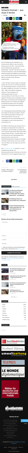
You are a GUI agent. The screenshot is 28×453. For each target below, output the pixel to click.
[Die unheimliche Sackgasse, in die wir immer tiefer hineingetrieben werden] (5, 270)
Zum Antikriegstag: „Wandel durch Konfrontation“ (22, 171)
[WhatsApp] (14, 18)
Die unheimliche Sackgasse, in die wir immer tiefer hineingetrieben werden (17, 270)
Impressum (21, 447)
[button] (2, 2)
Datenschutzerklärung (12, 447)
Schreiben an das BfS (9, 148)
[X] (10, 18)
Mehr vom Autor (16, 186)
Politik (6, 5)
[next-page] (5, 214)
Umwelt (6, 7)
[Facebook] (7, 18)
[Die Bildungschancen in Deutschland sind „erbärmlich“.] (5, 200)
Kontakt (5, 447)
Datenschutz (21, 248)
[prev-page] (2, 214)
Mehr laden (13, 297)
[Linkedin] (17, 18)
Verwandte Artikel (6, 186)
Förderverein (14, 448)
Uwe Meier (5, 15)
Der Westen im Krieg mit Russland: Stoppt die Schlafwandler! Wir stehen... (18, 284)
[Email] (20, 18)
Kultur (3, 202)
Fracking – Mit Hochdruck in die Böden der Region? (7, 170)
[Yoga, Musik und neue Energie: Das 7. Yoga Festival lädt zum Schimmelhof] (5, 277)
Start (2, 5)
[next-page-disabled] (5, 330)
